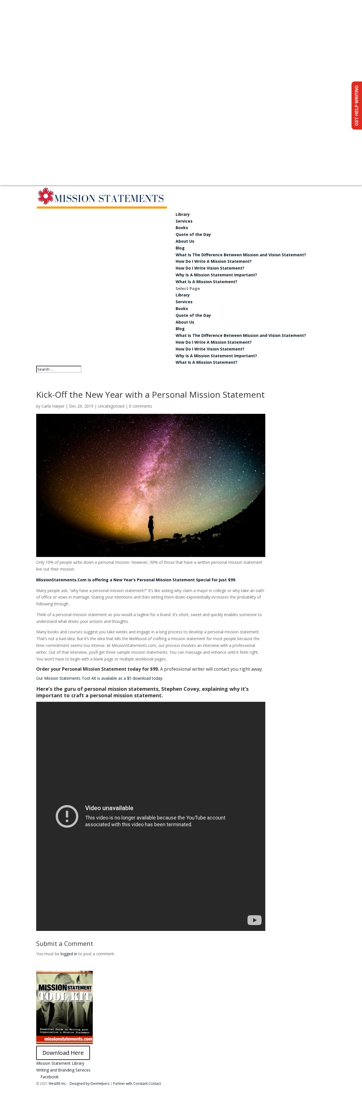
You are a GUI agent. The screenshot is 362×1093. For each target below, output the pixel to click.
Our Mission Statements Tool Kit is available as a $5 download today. (99, 678)
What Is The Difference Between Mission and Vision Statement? (241, 254)
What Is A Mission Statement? (206, 281)
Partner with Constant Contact (137, 1083)
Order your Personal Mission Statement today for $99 (97, 669)
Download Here (63, 1053)
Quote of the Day (193, 234)
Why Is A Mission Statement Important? (216, 274)
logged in (69, 953)
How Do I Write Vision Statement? (210, 268)
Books (182, 227)
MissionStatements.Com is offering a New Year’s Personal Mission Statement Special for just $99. (136, 579)
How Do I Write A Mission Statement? (214, 261)
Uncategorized (111, 406)
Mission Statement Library (60, 1063)
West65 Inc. (58, 1083)
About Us (185, 241)
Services (184, 221)
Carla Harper (53, 406)
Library (183, 214)
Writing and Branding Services (63, 1070)
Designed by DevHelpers (89, 1083)
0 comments (140, 406)
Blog (180, 248)
